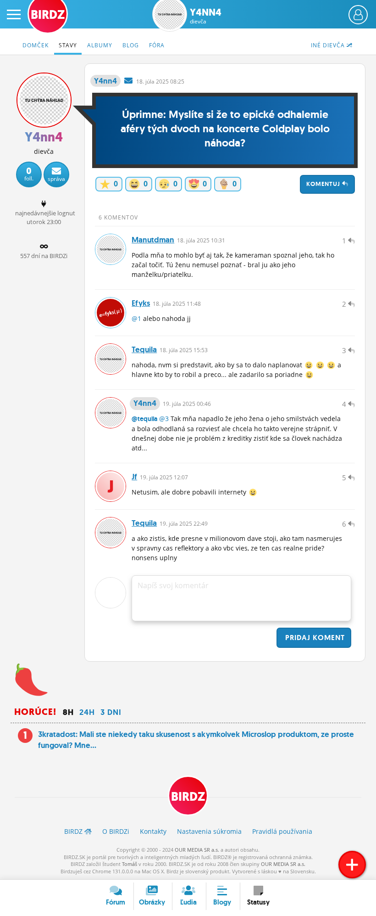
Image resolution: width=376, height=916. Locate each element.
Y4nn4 (205, 16)
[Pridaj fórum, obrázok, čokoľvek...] (352, 864)
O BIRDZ (115, 831)
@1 (136, 318)
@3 (164, 418)
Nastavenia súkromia (209, 831)
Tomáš (129, 863)
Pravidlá (282, 831)
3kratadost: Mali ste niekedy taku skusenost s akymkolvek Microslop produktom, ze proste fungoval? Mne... (196, 739)
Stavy (68, 45)
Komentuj (324, 184)
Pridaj (314, 637)
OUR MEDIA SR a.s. (197, 849)
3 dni (111, 712)
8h (68, 712)
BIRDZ (188, 796)
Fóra (157, 45)
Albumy (99, 45)
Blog (130, 45)
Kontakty (153, 831)
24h (87, 712)
